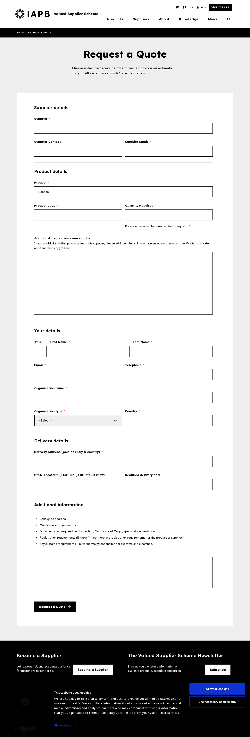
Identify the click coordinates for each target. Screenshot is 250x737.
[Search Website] (228, 19)
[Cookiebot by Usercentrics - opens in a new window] (25, 729)
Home (20, 32)
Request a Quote (52, 607)
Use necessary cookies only (217, 701)
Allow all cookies (217, 689)
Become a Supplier (93, 670)
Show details (63, 725)
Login (202, 7)
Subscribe (218, 670)
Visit (214, 7)
